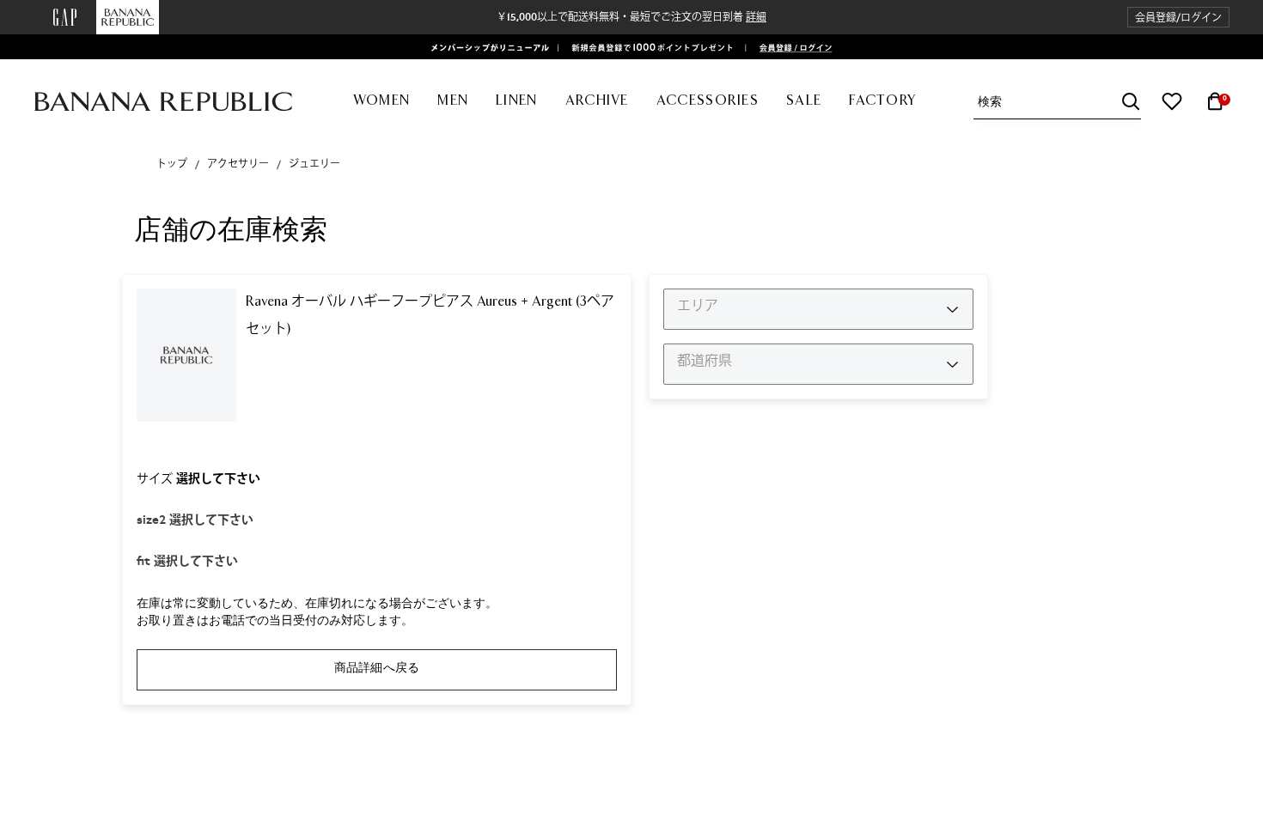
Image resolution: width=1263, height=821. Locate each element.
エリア (697, 306)
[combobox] (1059, 102)
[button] (1178, 17)
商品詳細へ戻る (377, 667)
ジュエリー (314, 164)
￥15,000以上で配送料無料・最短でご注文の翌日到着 (631, 17)
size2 (195, 520)
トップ (171, 164)
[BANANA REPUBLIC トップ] (163, 102)
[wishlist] (1172, 101)
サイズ (198, 479)
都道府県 (704, 361)
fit (187, 562)
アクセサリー (238, 164)
